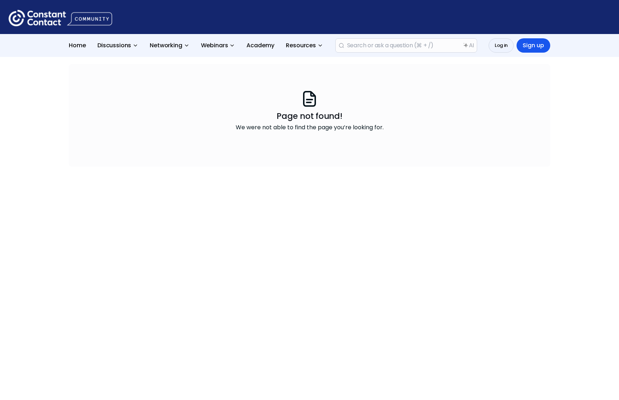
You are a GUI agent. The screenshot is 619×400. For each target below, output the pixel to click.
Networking (166, 45)
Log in (501, 45)
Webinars (214, 45)
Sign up (533, 45)
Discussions (114, 45)
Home (77, 45)
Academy (260, 45)
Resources (301, 45)
